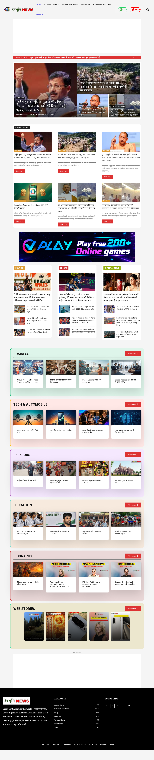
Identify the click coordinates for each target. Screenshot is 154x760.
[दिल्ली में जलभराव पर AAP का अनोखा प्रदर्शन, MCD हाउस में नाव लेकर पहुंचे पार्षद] (19, 309)
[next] (137, 57)
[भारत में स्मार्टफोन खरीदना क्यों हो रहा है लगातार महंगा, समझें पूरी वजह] (61, 417)
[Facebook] (107, 706)
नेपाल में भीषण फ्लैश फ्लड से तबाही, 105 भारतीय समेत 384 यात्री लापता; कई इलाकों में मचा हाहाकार (62, 57)
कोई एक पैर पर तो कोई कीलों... (27, 480)
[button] (147, 9)
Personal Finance (20, 201)
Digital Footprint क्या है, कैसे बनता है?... (124, 431)
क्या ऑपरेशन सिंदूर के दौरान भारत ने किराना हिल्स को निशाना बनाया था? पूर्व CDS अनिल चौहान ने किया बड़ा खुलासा (76, 208)
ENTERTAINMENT (112, 268)
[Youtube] (129, 706)
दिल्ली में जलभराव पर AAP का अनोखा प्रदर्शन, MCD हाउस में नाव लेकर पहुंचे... (38, 309)
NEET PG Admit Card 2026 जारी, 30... (26, 533)
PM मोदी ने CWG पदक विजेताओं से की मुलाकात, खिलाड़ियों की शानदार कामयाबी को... (83, 332)
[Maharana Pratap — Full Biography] (28, 569)
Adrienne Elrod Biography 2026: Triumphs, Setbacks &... (60, 584)
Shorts (138, 10)
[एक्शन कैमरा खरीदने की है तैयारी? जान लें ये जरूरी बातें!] (28, 417)
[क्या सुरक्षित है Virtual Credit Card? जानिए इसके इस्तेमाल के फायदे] (94, 417)
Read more (19, 171)
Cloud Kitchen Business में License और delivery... (27, 381)
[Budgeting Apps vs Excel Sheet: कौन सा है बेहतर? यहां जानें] (33, 192)
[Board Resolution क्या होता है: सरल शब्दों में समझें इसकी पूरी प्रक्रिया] (126, 367)
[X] (118, 706)
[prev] (133, 57)
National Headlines (118, 106)
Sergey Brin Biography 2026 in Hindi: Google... (125, 583)
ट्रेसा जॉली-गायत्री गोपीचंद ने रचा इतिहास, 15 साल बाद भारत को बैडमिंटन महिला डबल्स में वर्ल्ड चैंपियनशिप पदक (76, 297)
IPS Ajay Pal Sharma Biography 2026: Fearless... (91, 584)
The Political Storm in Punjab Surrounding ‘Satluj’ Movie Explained (127, 334)
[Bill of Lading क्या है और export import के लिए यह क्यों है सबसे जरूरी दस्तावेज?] (94, 367)
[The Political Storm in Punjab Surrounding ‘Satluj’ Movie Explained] (109, 334)
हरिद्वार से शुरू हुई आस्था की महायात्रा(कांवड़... (59, 481)
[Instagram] (112, 706)
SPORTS (63, 268)
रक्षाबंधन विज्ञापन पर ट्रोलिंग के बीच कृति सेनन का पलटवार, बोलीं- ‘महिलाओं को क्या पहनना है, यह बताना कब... (121, 297)
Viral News (20, 98)
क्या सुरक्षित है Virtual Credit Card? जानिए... (93, 431)
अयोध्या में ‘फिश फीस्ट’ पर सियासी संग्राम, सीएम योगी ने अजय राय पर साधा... (37, 320)
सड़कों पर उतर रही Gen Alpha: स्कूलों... (123, 533)
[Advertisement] (77, 36)
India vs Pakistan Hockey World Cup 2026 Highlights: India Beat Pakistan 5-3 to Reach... (83, 320)
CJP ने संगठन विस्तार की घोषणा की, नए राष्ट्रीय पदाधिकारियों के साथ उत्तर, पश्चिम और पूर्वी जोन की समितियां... (32, 297)
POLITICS (19, 268)
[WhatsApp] (123, 706)
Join (125, 10)
